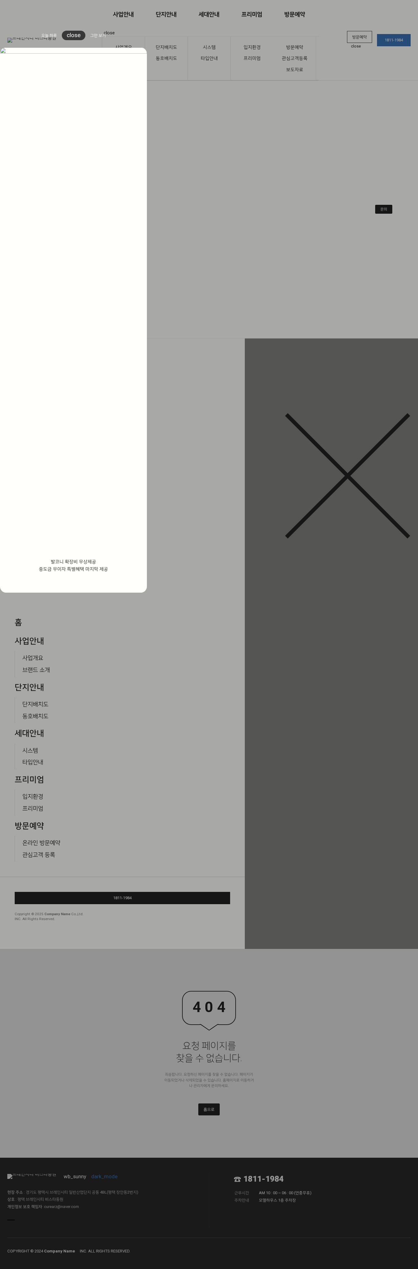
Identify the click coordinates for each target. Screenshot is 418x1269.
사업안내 (123, 14)
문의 (383, 209)
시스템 (209, 47)
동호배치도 (166, 58)
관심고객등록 (295, 58)
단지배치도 (166, 47)
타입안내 (209, 58)
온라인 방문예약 (41, 842)
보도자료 (294, 69)
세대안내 (209, 14)
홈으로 (209, 1109)
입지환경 (252, 47)
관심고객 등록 (38, 854)
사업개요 (32, 657)
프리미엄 (251, 14)
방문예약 (294, 14)
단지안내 (166, 14)
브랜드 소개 (36, 669)
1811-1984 (394, 40)
